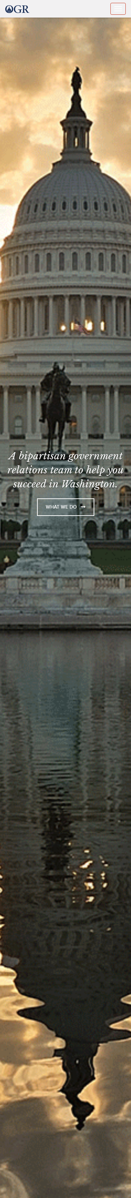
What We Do (62, 507)
